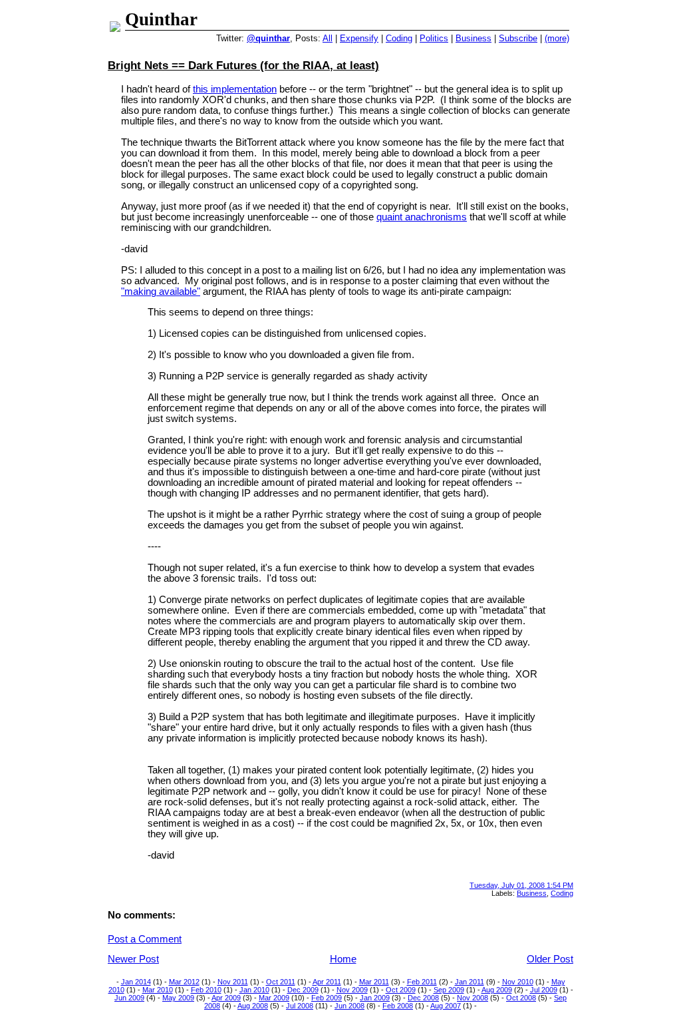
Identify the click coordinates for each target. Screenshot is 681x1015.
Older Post (550, 959)
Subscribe (518, 38)
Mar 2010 (157, 990)
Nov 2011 (232, 982)
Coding (399, 38)
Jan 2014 (136, 982)
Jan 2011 (469, 982)
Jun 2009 (129, 998)
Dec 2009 (303, 990)
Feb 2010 (206, 990)
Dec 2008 (423, 998)
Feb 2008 (397, 1006)
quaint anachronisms (421, 217)
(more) (557, 38)
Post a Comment (145, 939)
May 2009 (178, 998)
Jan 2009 (375, 998)
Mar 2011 (374, 982)
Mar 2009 (274, 998)
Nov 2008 (472, 998)
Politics (434, 38)
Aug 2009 (496, 990)
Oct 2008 (521, 998)
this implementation (235, 89)
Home (343, 959)
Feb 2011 (422, 982)
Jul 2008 (299, 1006)
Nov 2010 (517, 982)
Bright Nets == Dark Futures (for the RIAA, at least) (243, 65)
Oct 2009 (401, 990)
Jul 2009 (543, 990)
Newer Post (133, 959)
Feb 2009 (326, 998)
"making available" (160, 291)
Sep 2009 (449, 990)
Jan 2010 (254, 990)
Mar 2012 (184, 982)
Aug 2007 (445, 1006)
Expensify (359, 38)
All (328, 38)
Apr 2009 (226, 998)
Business (473, 38)
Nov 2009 (352, 990)
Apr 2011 (327, 982)
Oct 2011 (280, 982)
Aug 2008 (252, 1006)
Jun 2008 (349, 1006)
